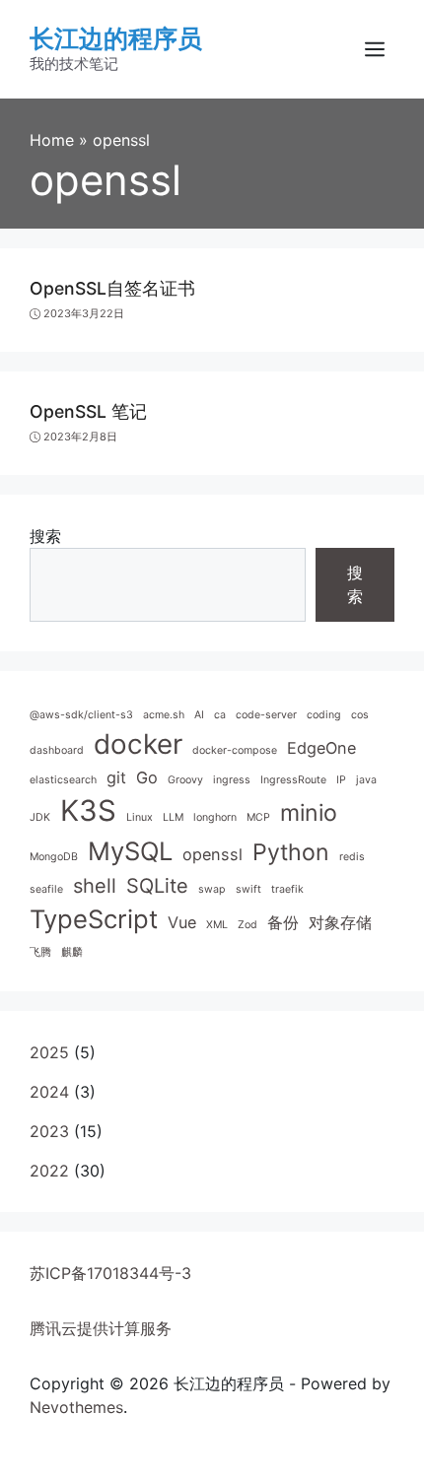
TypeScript (94, 919)
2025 (49, 1052)
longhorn (215, 817)
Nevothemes (76, 1407)
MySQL (130, 851)
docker (138, 744)
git (116, 777)
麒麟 (72, 952)
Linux (139, 817)
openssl (212, 854)
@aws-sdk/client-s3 (81, 714)
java (366, 780)
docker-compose (234, 750)
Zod (247, 924)
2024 (49, 1092)
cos (360, 714)
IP (341, 780)
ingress (231, 780)
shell (94, 886)
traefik (287, 889)
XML (217, 924)
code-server (266, 714)
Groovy (185, 780)
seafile (46, 889)
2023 (49, 1131)
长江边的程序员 (116, 38)
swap (212, 889)
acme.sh (163, 714)
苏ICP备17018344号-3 (110, 1273)
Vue (182, 922)
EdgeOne (321, 748)
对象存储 (340, 922)
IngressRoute (293, 780)
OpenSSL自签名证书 (112, 288)
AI (199, 714)
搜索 (45, 536)
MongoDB (54, 856)
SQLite (157, 886)
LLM (173, 817)
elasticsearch (63, 780)
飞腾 (40, 952)
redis (352, 856)
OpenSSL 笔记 (88, 411)
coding (324, 714)
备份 (283, 922)
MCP (258, 817)
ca (220, 714)
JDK (40, 817)
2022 (49, 1170)
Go (147, 777)
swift (248, 889)
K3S (88, 810)
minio (308, 813)
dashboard (57, 750)
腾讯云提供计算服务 (101, 1328)
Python (290, 852)
